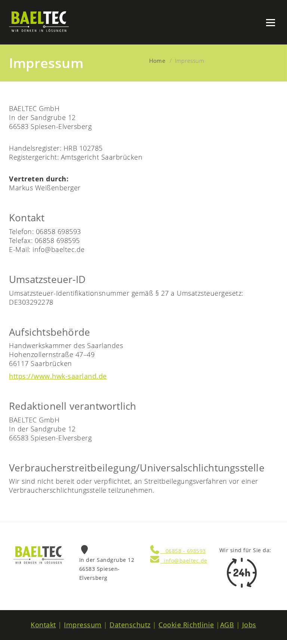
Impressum (83, 624)
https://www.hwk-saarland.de (58, 376)
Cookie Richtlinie (186, 624)
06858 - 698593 (183, 550)
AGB (227, 624)
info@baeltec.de (183, 560)
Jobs (249, 624)
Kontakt (43, 624)
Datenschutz (130, 624)
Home (157, 60)
